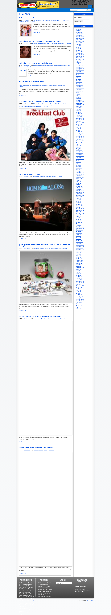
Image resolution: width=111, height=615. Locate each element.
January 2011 (79, 279)
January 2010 (79, 298)
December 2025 (80, 36)
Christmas (63, 84)
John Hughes (55, 103)
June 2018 (78, 145)
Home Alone (62, 20)
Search (88, 9)
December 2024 (80, 55)
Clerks (44, 20)
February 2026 (79, 33)
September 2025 (80, 41)
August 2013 (79, 233)
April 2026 (78, 30)
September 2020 (80, 104)
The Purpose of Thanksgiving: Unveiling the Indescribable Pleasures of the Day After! (25, 602)
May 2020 (78, 110)
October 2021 (79, 89)
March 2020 (79, 113)
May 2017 (78, 165)
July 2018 (78, 144)
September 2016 (80, 177)
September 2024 (80, 59)
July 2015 (78, 198)
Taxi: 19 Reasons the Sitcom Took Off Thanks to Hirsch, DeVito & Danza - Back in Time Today (26, 584)
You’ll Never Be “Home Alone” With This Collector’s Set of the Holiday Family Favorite (44, 245)
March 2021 (79, 100)
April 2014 (78, 221)
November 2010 (80, 282)
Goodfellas (49, 65)
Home (90, 6)
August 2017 (79, 160)
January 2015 (79, 207)
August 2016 (79, 178)
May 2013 (78, 237)
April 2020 (78, 112)
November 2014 (80, 210)
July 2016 (78, 180)
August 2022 (79, 74)
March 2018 (79, 150)
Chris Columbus (36, 176)
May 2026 (78, 29)
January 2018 (79, 153)
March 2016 (79, 186)
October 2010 (79, 284)
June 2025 (78, 45)
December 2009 (80, 299)
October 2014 (79, 212)
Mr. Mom (60, 103)
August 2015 (79, 196)
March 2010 (79, 295)
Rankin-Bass (62, 85)
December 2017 (80, 154)
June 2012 (78, 254)
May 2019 (78, 129)
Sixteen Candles (55, 105)
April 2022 (78, 80)
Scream (22, 21)
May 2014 (78, 219)
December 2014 (80, 209)
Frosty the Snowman (33, 85)
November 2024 (80, 56)
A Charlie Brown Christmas (47, 84)
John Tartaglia (26, 20)
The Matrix (27, 21)
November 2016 (80, 174)
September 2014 (80, 213)
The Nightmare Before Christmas (58, 43)
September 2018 (80, 141)
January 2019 (79, 135)
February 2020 (79, 115)
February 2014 (79, 224)
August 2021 (79, 92)
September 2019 (80, 122)
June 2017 (78, 163)
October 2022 (79, 71)
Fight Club (52, 20)
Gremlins (39, 85)
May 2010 (78, 292)
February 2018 (79, 151)
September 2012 (80, 249)
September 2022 (80, 73)
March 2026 (79, 32)
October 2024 (79, 58)
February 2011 (79, 278)
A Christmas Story (56, 84)
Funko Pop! (39, 318)
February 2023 (79, 65)
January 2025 (79, 53)
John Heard (41, 450)
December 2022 (80, 68)
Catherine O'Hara (40, 43)
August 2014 (79, 215)
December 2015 (80, 190)
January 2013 (79, 243)
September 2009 (80, 304)
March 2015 (79, 204)
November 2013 (80, 228)
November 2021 (80, 88)
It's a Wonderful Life (50, 85)
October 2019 (79, 121)
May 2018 (78, 147)
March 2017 (79, 168)
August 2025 (79, 42)
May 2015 (78, 201)
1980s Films (35, 103)
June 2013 (78, 236)
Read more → (36, 32)
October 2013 (79, 230)
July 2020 (78, 107)
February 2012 (79, 260)
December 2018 (80, 136)
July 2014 (78, 216)
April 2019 (78, 130)
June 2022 (78, 77)
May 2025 (78, 47)
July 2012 (78, 252)
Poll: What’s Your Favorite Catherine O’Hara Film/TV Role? (40, 41)
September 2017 (80, 159)
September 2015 (80, 195)
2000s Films (40, 20)
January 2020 (79, 116)
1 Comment (38, 66)
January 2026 (79, 35)
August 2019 (79, 124)
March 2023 (79, 64)
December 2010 (80, 281)
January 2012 (79, 261)
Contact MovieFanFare (79, 591)
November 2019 (80, 119)
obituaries (45, 450)
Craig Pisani (26, 176)
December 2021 (80, 86)
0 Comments (33, 21)
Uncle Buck (33, 106)
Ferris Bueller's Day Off (42, 103)
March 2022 (79, 82)
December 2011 (80, 263)
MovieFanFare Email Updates (81, 584)
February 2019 (79, 133)
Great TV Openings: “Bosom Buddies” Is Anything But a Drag (26, 605)
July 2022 (78, 76)
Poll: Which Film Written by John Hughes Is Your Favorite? (40, 101)
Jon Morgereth (26, 65)
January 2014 (79, 225)
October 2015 (79, 193)
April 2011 (78, 275)
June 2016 (78, 181)
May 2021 (78, 97)
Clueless (48, 20)
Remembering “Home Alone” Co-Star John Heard (36, 447)
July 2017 (78, 162)
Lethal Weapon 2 (63, 65)
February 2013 (79, 242)
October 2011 (79, 266)
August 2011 (79, 269)
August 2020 (79, 106)
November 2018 (80, 138)
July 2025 (78, 44)
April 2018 (78, 148)
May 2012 (78, 255)
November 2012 (80, 246)
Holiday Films (36, 248)
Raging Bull (32, 66)
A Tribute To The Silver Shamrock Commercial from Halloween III (25, 613)
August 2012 (79, 251)
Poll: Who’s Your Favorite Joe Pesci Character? (36, 63)
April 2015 (78, 202)
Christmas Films (42, 176)
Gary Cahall (26, 43)
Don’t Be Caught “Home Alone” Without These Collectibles (40, 316)
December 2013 (80, 227)
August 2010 (79, 287)
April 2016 (78, 184)
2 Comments (45, 106)
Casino (44, 65)
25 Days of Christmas (38, 84)
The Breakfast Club (27, 106)
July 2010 (78, 289)
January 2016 (79, 189)
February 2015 (79, 205)
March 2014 (79, 222)
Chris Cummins (27, 84)
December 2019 (80, 118)
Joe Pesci (58, 65)
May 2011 (78, 273)
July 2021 (78, 94)
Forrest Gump (57, 20)
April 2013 (78, 239)
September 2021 (80, 91)
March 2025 (79, 50)
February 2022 (79, 83)
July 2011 (78, 270)
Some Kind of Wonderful (63, 105)
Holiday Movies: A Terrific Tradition (31, 81)
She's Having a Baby (48, 105)
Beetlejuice (34, 43)
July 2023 (78, 62)
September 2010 (80, 285)
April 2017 (78, 166)
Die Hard (27, 85)
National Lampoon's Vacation (32, 105)
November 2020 (80, 101)
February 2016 (79, 187)
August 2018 (79, 142)
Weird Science (38, 106)
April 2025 (78, 49)
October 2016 (79, 175)
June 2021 (78, 95)
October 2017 (79, 157)
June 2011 (78, 272)
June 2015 (78, 199)
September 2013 (80, 231)
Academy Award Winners (38, 65)
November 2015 (80, 192)
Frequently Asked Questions (80, 586)
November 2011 (80, 264)
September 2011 (80, 267)
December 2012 (80, 245)
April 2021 (78, 98)
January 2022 (79, 85)
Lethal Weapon (57, 85)
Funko (35, 318)
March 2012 (79, 258)
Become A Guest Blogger (80, 589)
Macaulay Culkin (57, 248)
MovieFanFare (90, 600)
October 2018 (79, 139)
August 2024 (79, 61)
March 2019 (79, 132)
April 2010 (78, 293)
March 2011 (79, 276)
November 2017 (80, 156)
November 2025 (80, 38)
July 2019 (78, 125)
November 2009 (80, 301)
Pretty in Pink (40, 105)
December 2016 (80, 172)
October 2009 (79, 302)
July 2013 (78, 234)
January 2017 (79, 171)
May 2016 (78, 183)
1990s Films (35, 20)
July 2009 (78, 307)
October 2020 (79, 103)
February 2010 (79, 296)
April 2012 (78, 257)
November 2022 (80, 70)
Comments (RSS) (39, 600)
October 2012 (79, 248)
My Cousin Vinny (26, 66)
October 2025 (79, 39)
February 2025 (79, 52)
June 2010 (78, 290)
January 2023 (79, 67)
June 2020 (78, 109)
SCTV (50, 43)
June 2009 (78, 308)
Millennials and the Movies (28, 18)
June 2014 (78, 218)
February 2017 (79, 169)
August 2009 (79, 305)
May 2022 (78, 79)
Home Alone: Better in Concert (30, 174)
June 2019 (78, 127)
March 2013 (79, 240)
